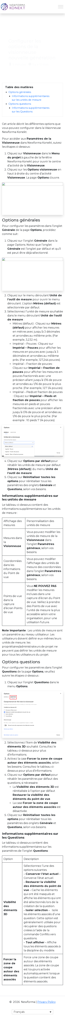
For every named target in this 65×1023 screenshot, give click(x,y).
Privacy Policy (46, 1002)
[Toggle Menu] (60, 6)
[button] (32, 1011)
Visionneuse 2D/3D (36, 22)
